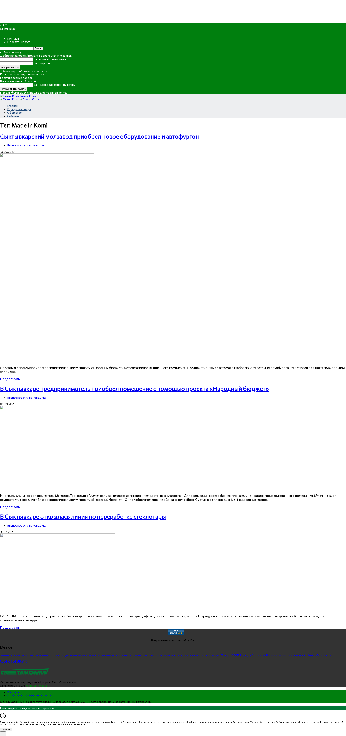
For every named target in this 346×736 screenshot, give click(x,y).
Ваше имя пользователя (49, 59)
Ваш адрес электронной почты (54, 84)
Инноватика (199, 655)
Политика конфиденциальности (22, 74)
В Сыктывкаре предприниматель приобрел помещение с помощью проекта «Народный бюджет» (134, 388)
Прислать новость (19, 41)
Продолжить (10, 379)
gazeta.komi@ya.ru (37, 685)
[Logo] (10, 99)
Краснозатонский (108, 655)
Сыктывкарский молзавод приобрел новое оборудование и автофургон (99, 136)
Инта (144, 655)
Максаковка (84, 655)
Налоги (178, 655)
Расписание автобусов (282, 655)
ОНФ (158, 655)
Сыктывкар (14, 660)
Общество (14, 112)
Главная (12, 105)
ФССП (235, 655)
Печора (225, 655)
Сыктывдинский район (129, 655)
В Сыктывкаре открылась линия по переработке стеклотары (83, 516)
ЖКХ (302, 655)
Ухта (319, 655)
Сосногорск (213, 655)
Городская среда (19, 109)
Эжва (327, 655)
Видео (170, 655)
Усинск (95, 655)
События (13, 116)
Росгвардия (5, 655)
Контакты (13, 38)
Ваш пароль (41, 63)
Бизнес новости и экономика (26, 145)
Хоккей (45, 655)
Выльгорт (15, 655)
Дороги (186, 655)
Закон (62, 655)
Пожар (151, 655)
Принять (5, 729)
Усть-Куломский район (30, 655)
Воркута (245, 655)
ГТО (163, 655)
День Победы (71, 655)
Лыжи (310, 655)
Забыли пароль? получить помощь (23, 71)
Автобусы (258, 655)
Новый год (54, 655)
